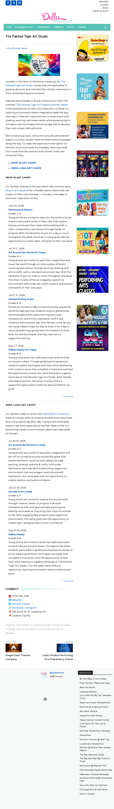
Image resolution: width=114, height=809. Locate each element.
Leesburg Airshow (88, 691)
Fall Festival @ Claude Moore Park (96, 770)
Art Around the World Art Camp (26, 252)
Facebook (17, 607)
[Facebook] (8, 2)
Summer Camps (21, 603)
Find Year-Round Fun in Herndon (95, 731)
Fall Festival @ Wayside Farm (93, 765)
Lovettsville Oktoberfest (92, 744)
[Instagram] (19, 2)
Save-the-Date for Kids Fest (93, 785)
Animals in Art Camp (20, 491)
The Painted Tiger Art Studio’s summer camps (42, 104)
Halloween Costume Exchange (94, 774)
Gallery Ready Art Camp (22, 349)
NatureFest (85, 735)
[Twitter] (13, 2)
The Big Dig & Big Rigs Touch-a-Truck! (95, 760)
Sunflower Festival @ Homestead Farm (96, 779)
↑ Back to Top (68, 396)
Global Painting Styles (21, 299)
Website (16, 599)
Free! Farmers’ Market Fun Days (95, 683)
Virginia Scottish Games (91, 715)
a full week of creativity (55, 413)
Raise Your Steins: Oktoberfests (95, 702)
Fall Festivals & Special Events (94, 707)
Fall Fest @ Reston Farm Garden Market (95, 749)
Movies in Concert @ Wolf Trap (95, 739)
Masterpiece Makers (20, 209)
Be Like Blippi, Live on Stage (93, 678)
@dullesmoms (57, 672)
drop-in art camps (16, 190)
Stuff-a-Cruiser (87, 794)
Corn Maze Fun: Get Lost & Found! (93, 725)
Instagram (30, 607)
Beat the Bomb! (87, 687)
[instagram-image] (45, 686)
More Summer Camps (18, 48)
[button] (105, 27)
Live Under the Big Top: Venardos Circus (95, 697)
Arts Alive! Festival (88, 711)
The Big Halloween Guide (92, 755)
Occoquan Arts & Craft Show (94, 789)
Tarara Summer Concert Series (94, 720)
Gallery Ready (16, 534)
